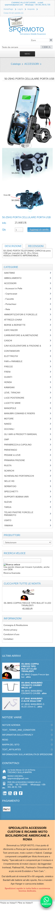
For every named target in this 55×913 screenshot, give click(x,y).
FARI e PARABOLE (15, 361)
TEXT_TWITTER (15, 793)
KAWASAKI (11, 387)
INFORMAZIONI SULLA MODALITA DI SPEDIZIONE (27, 754)
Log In (20, 9)
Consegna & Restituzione (16, 625)
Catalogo (16, 64)
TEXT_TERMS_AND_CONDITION (18, 730)
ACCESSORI (31, 64)
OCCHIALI (11, 429)
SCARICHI (11, 470)
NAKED (10, 424)
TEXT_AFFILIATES (11, 749)
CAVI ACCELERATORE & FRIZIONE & (25, 345)
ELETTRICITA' (13, 356)
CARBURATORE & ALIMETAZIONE (23, 335)
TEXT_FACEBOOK (21, 793)
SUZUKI (9, 502)
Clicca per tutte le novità (22, 583)
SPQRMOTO (27, 30)
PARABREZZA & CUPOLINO (19, 444)
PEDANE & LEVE (14, 455)
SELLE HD (11, 481)
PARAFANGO (13, 450)
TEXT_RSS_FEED (10, 793)
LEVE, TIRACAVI (14, 392)
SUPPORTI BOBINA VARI (18, 496)
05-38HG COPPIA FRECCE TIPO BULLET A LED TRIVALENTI (27, 604)
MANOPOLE (12, 408)
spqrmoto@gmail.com (18, 778)
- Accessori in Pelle (15, 288)
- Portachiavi (12, 304)
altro (28, 677)
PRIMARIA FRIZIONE (16, 460)
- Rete (8, 309)
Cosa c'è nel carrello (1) (13, 13)
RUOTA (10, 465)
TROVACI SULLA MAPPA (19, 772)
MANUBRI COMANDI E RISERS (22, 413)
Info (4, 223)
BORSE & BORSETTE (17, 325)
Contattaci (8, 639)
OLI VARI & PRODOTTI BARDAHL (23, 434)
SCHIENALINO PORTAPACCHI (21, 476)
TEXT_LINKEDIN (5, 793)
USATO (9, 520)
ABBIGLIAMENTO (14, 278)
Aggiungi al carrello (39, 229)
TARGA (10, 507)
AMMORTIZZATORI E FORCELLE (23, 314)
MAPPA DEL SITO (10, 744)
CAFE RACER (13, 330)
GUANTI (10, 377)
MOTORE (11, 418)
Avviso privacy (10, 630)
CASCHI (9, 340)
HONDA (10, 382)
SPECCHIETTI (13, 491)
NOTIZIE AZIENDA (11, 725)
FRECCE (11, 366)
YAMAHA (10, 525)
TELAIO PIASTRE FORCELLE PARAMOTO (18, 513)
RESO (5, 739)
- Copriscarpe (12, 293)
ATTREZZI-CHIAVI (15, 319)
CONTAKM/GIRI (14, 351)
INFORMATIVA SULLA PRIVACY (17, 735)
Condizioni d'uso (11, 634)
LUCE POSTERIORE (16, 398)
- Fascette (11, 299)
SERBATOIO (12, 486)
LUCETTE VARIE (14, 403)
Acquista (31, 9)
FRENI (9, 372)
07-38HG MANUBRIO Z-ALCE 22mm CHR (32, 699)
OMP (9, 439)
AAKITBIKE (11, 273)
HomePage (8, 9)
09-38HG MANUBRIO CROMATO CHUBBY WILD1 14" (32, 685)
